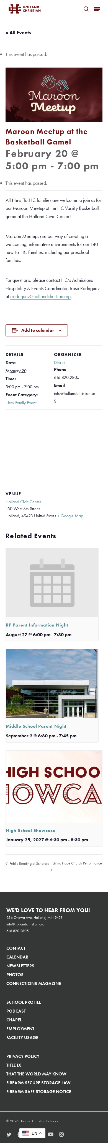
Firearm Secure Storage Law (38, 1083)
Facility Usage (22, 1037)
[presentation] (52, 582)
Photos (15, 975)
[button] (97, 9)
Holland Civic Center (23, 502)
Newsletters (20, 966)
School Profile (23, 1002)
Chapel (14, 1020)
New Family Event (21, 403)
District (59, 362)
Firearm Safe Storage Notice (38, 1091)
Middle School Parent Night (36, 726)
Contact (15, 948)
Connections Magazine (33, 983)
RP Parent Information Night (37, 625)
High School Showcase (31, 830)
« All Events (18, 32)
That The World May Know (36, 1074)
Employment (20, 1029)
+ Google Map (70, 516)
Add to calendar (37, 330)
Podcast (16, 1011)
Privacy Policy (22, 1056)
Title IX (13, 1065)
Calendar (17, 957)
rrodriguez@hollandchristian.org (40, 296)
